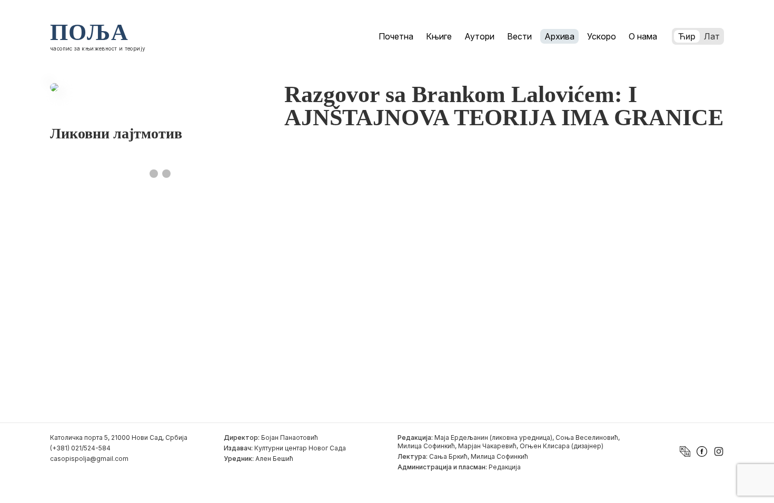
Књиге (439, 36)
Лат (712, 36)
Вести (519, 36)
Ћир (687, 36)
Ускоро (601, 36)
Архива (559, 36)
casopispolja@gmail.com (89, 458)
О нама (643, 36)
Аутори (479, 36)
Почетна (396, 36)
